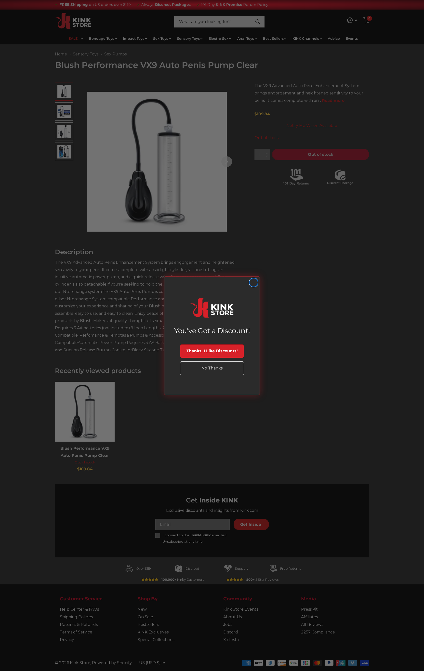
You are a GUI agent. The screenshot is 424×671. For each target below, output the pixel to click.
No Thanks (212, 368)
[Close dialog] (253, 282)
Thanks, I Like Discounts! (212, 351)
